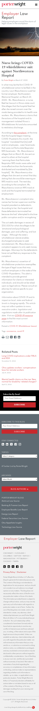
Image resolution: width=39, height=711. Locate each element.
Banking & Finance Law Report (15, 505)
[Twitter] (11, 444)
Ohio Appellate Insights (12, 523)
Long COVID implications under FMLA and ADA (19, 357)
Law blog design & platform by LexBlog (18, 707)
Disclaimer (21, 572)
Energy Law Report (10, 514)
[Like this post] (15, 337)
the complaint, (20, 133)
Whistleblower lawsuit (28, 326)
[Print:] (3, 337)
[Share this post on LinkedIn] (19, 337)
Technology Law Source (12, 527)
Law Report (15, 16)
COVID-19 (13, 326)
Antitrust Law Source (11, 501)
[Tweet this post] (11, 337)
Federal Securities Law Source (15, 518)
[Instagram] (20, 444)
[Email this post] (7, 337)
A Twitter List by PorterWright (15, 466)
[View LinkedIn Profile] (7, 444)
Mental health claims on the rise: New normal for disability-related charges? (19, 381)
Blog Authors (14, 488)
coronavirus (11, 331)
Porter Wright (8, 80)
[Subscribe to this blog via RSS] (3, 444)
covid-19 (20, 331)
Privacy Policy (9, 572)
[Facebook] (15, 444)
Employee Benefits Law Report (15, 510)
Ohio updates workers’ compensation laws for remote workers (19, 369)
